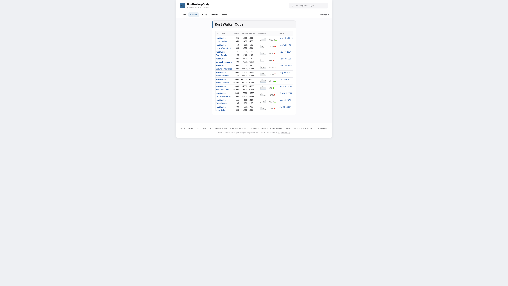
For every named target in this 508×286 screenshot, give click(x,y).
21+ (245, 128)
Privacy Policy (235, 128)
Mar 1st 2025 (285, 45)
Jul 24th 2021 (285, 107)
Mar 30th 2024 (286, 59)
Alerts (204, 15)
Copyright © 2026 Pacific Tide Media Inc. (311, 128)
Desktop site (193, 128)
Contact (288, 128)
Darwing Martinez (224, 69)
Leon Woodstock (223, 48)
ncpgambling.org (284, 133)
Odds (183, 15)
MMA (224, 15)
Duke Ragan (221, 103)
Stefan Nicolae (222, 89)
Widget (214, 15)
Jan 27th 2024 (286, 65)
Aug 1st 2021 (285, 100)
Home (182, 128)
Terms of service (220, 128)
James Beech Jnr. (224, 62)
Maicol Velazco (223, 76)
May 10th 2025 (286, 38)
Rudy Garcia (221, 55)
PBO (182, 6)
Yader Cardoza (222, 82)
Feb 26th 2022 (286, 93)
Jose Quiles (221, 110)
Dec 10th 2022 (286, 79)
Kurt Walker (221, 38)
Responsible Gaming (258, 128)
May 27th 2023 (286, 72)
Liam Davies (221, 41)
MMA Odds (206, 128)
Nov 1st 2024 (285, 52)
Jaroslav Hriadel (223, 96)
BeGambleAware (275, 128)
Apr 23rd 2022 (286, 86)
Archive (193, 15)
